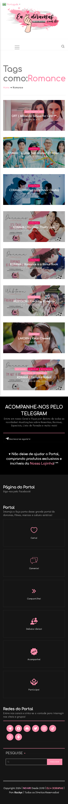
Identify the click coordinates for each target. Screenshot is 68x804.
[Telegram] (10, 728)
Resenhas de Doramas (34, 373)
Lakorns (34, 334)
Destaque (20, 369)
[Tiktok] (52, 728)
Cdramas (34, 186)
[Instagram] (44, 728)
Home (6, 87)
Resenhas (46, 369)
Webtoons (34, 297)
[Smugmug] (10, 737)
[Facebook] (18, 728)
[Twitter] (35, 728)
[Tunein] (18, 737)
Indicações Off (34, 112)
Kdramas (34, 223)
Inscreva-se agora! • (19, 439)
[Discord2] (27, 728)
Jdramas (34, 149)
